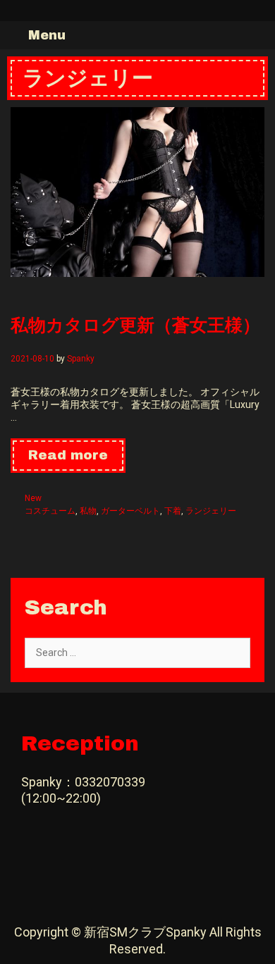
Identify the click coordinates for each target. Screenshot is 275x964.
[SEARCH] (261, 35)
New (33, 498)
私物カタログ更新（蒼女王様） (135, 324)
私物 (88, 511)
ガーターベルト (130, 511)
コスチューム (50, 511)
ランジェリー (210, 511)
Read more (77, 460)
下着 (172, 511)
